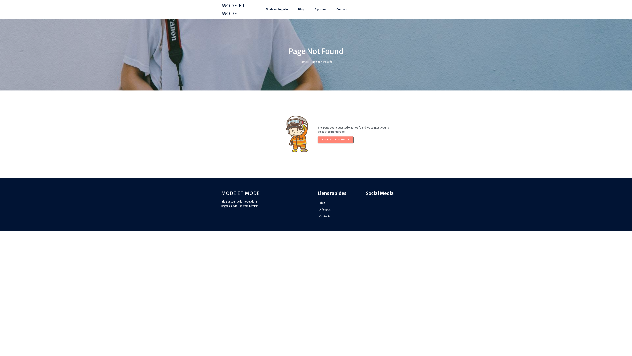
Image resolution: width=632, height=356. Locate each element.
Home (303, 61)
